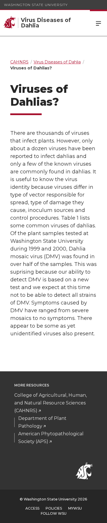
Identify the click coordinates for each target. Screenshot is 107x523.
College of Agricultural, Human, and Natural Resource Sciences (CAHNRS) (50, 402)
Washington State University (36, 5)
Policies (54, 508)
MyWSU (75, 508)
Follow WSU (53, 513)
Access (32, 508)
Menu (98, 23)
